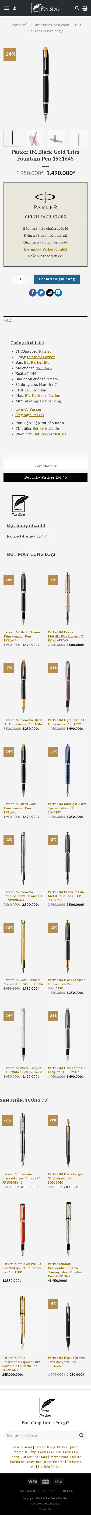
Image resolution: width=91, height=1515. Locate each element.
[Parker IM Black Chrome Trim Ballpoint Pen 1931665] (68, 1322)
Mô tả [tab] (7, 320)
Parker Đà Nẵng (24, 1452)
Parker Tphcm (67, 1447)
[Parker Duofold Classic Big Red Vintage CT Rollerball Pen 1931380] (22, 1228)
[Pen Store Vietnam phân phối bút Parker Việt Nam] (46, 8)
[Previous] (11, 83)
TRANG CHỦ (27, 1491)
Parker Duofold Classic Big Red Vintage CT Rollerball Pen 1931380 (21, 1268)
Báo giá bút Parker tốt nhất (45, 249)
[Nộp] (81, 1435)
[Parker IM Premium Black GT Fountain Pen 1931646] (23, 686)
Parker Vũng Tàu (62, 1457)
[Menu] (6, 8)
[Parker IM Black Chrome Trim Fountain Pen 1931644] (23, 598)
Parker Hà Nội (45, 1447)
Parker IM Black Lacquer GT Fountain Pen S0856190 (66, 984)
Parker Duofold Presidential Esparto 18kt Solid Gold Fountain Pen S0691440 (21, 1364)
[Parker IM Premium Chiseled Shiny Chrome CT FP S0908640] (23, 858)
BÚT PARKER (49, 1491)
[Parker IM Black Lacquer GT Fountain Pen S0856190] (68, 945)
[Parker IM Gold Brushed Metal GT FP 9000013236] (23, 945)
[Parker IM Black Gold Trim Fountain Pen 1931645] (23, 769)
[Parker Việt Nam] (45, 200)
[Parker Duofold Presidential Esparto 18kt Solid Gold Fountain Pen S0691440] (22, 1322)
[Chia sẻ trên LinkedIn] (58, 293)
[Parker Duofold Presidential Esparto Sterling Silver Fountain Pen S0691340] (68, 1228)
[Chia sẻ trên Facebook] (33, 293)
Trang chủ (19, 25)
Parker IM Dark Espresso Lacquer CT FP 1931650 (66, 1070)
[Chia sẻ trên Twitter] (41, 293)
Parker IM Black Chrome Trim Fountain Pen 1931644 (22, 636)
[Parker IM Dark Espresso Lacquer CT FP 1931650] (68, 1034)
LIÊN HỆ (67, 1491)
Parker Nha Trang (34, 1457)
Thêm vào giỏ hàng (56, 279)
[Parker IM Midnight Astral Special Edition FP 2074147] (68, 769)
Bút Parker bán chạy (51, 25)
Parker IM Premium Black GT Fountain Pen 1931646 (23, 722)
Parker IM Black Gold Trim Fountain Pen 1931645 (20, 808)
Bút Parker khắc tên (50, 1462)
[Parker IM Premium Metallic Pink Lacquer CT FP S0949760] (68, 598)
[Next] (80, 83)
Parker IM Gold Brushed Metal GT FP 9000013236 (23, 982)
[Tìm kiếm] (77, 8)
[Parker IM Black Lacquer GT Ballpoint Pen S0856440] (68, 1139)
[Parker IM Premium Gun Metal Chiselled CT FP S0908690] (68, 858)
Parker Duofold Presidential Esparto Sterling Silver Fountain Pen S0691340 (65, 1270)
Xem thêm (43, 466)
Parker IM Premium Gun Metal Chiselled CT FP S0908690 (66, 896)
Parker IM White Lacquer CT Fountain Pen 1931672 (23, 1070)
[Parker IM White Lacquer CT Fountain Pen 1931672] (23, 1034)
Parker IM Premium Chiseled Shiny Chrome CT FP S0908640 (23, 896)
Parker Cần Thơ (49, 1452)
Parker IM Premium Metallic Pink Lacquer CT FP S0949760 (66, 636)
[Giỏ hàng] (85, 8)
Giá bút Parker (22, 1447)
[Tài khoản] (14, 8)
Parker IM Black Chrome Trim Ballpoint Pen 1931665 (66, 1362)
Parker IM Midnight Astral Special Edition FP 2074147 (67, 808)
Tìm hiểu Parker (49, 1467)
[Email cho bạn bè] (50, 293)
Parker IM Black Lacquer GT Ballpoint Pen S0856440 (66, 1178)
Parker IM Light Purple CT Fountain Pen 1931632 (68, 722)
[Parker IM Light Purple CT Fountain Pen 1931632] (68, 686)
